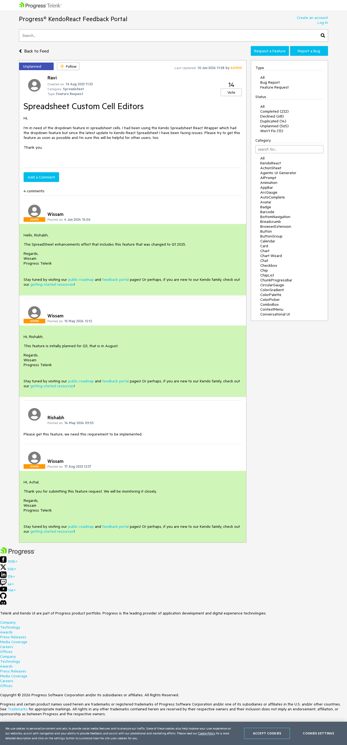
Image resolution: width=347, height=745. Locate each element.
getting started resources (52, 284)
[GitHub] (3, 597)
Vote (231, 92)
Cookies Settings (318, 733)
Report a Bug (309, 50)
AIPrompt (268, 177)
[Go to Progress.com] (17, 553)
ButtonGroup (271, 236)
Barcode (267, 211)
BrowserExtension (275, 226)
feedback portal (115, 279)
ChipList (267, 275)
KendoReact (270, 163)
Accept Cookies (267, 733)
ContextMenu (271, 309)
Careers (6, 646)
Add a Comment (41, 177)
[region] (173, 733)
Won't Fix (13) (271, 130)
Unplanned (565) (274, 125)
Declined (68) (272, 116)
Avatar (265, 202)
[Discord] (3, 603)
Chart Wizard (271, 255)
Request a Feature (269, 50)
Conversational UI (275, 314)
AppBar (266, 187)
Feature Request (274, 87)
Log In (322, 22)
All (262, 77)
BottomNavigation (275, 216)
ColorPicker (270, 299)
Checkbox (268, 265)
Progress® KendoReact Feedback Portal (73, 19)
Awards (6, 632)
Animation (268, 182)
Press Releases (13, 637)
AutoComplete (272, 197)
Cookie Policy (206, 733)
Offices (6, 651)
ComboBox (269, 304)
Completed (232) (274, 111)
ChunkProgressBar (276, 280)
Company (8, 622)
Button (266, 231)
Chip (264, 270)
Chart (264, 250)
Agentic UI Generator (278, 172)
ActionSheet (270, 167)
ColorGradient (272, 289)
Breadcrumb (270, 221)
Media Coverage (13, 641)
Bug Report (270, 82)
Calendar (267, 241)
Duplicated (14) (273, 121)
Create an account (312, 17)
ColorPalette (270, 294)
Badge (265, 206)
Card (264, 245)
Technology (10, 627)
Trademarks (18, 709)
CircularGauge (272, 284)
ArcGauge (268, 192)
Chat (264, 260)
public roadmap (81, 279)
